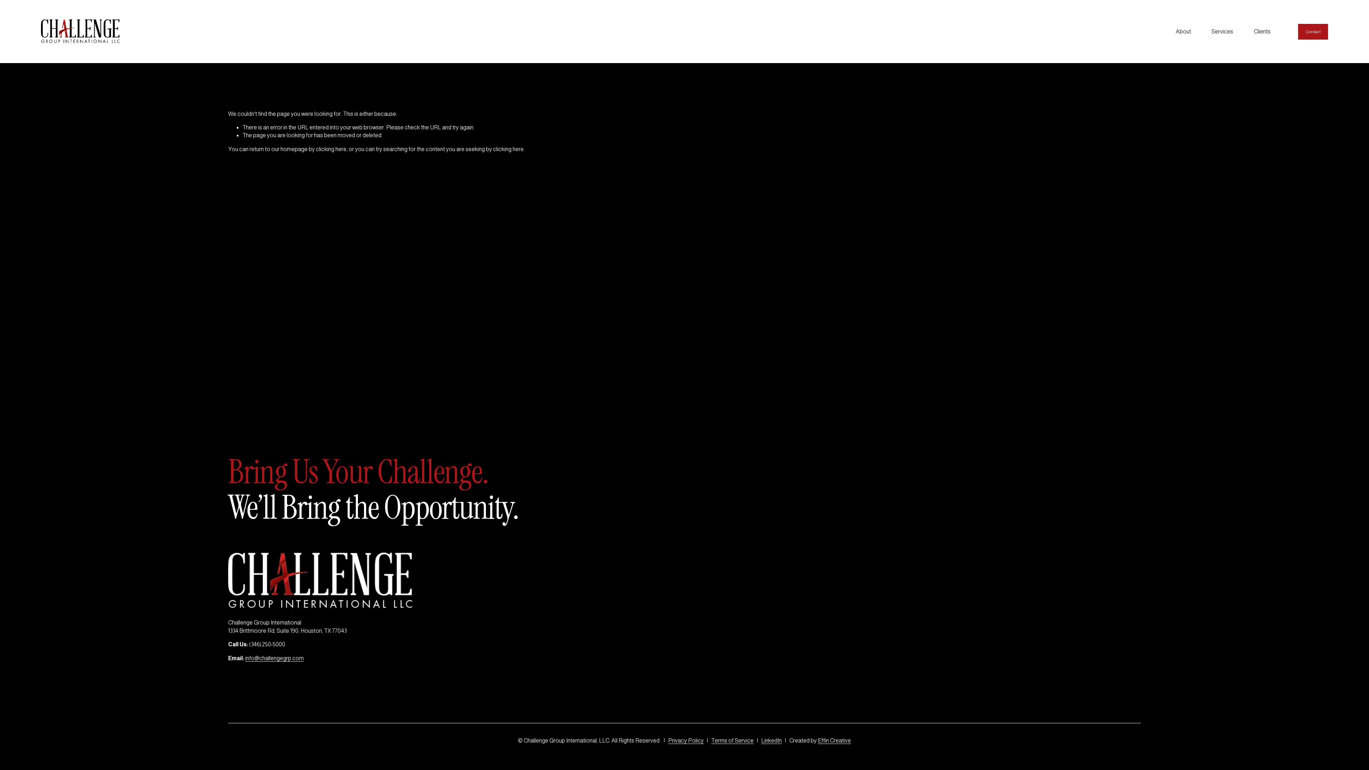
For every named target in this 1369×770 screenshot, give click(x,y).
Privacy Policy (686, 741)
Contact (1313, 32)
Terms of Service (732, 741)
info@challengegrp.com (274, 658)
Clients (1262, 32)
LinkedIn (771, 741)
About (1183, 32)
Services (1222, 32)
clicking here (331, 149)
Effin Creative (834, 741)
